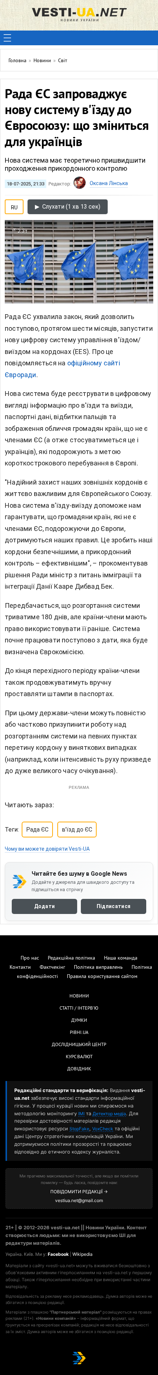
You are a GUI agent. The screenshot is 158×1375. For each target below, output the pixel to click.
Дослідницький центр (79, 1045)
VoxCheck (102, 1128)
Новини (79, 996)
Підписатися (113, 907)
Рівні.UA (79, 1033)
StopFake (79, 1128)
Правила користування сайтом (102, 977)
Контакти (20, 967)
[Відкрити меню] (7, 38)
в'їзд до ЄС (77, 829)
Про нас (30, 958)
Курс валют (79, 1057)
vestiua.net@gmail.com (79, 1200)
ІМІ (81, 1113)
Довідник (79, 1069)
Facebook (58, 1254)
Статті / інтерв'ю (79, 1008)
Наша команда (120, 958)
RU (14, 206)
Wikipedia (82, 1254)
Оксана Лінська (109, 183)
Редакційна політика (71, 958)
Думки (79, 1021)
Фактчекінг (52, 967)
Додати (44, 907)
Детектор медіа (109, 1113)
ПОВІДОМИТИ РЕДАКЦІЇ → (79, 1191)
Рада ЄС (37, 829)
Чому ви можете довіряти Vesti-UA (47, 849)
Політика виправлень (98, 967)
